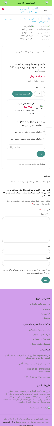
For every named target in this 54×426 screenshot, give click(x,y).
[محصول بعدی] (36, 57)
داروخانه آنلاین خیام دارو (40, 304)
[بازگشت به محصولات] (40, 57)
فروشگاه (46, 318)
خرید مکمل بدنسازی (41, 335)
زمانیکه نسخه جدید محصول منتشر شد (27, 139)
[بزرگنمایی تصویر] (45, 18)
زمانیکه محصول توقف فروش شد (29, 132)
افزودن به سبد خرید (22, 94)
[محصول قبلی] (43, 57)
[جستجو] (14, 10)
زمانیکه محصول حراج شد (32, 125)
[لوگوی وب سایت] (28, 10)
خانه (43, 52)
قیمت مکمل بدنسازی (41, 339)
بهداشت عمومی (22, 52)
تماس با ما (45, 314)
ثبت (40, 154)
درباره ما (46, 309)
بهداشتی (35, 52)
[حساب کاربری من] (9, 10)
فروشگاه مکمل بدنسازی (40, 344)
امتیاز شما (45, 210)
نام (48, 246)
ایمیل (48, 258)
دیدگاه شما (44, 214)
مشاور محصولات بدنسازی (39, 330)
